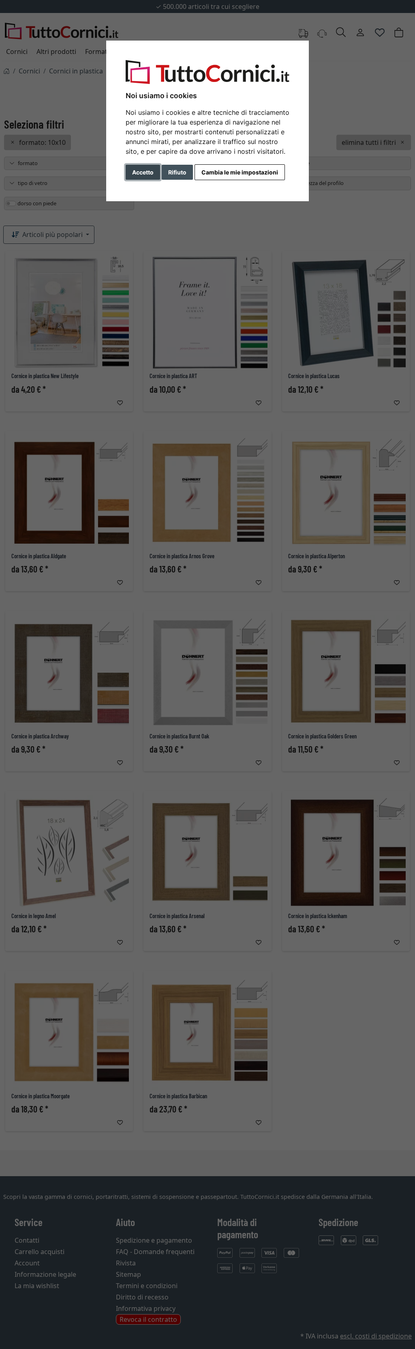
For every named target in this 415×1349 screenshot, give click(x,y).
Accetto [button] (143, 172)
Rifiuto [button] (177, 172)
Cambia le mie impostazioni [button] (239, 172)
